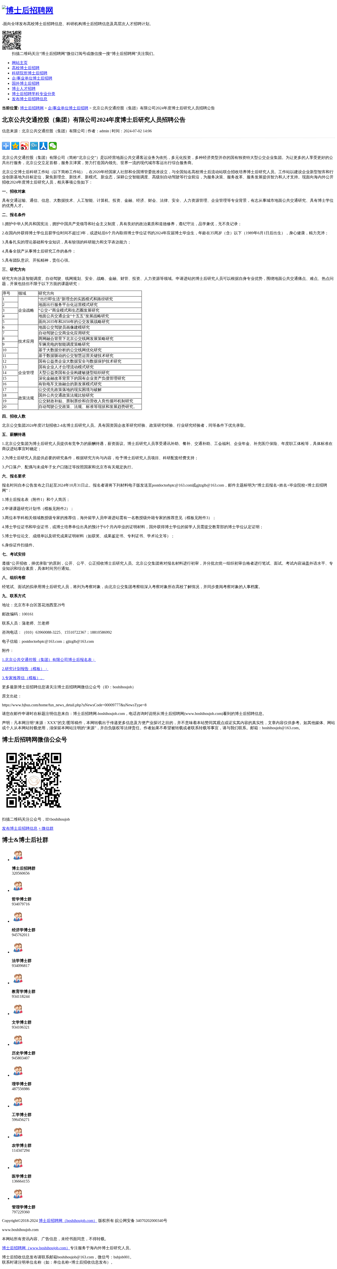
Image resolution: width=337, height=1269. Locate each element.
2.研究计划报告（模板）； (25, 669)
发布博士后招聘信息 (29, 99)
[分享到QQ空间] (15, 146)
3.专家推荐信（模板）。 (23, 678)
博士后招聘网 (32, 108)
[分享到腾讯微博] (34, 146)
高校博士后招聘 (25, 68)
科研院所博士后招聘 (29, 73)
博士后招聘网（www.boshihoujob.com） (36, 1248)
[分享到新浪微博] (25, 146)
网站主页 (20, 63)
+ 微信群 (46, 828)
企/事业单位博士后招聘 (32, 78)
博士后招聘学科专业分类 (33, 94)
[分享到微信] (53, 146)
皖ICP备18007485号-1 (57, 1230)
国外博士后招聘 (25, 83)
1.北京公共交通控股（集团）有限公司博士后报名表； (49, 660)
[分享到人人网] (43, 146)
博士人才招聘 (24, 88)
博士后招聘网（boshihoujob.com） (68, 1220)
